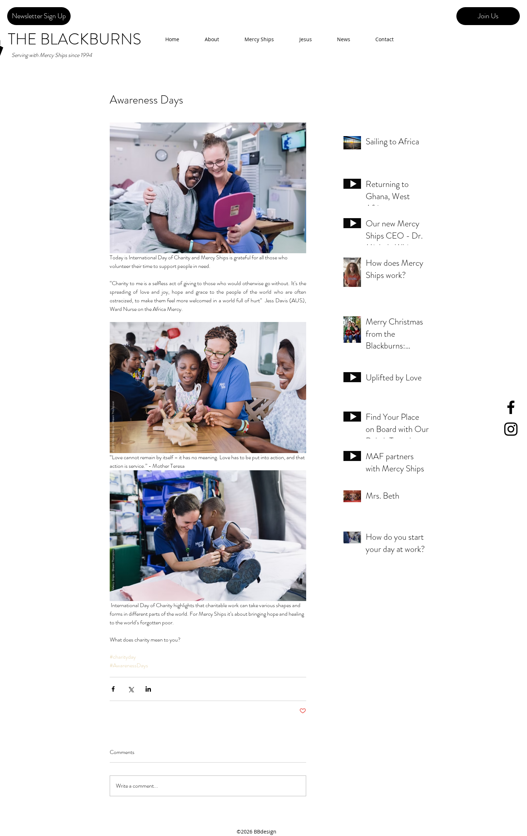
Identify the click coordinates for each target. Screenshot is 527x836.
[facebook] (511, 407)
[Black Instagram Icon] (511, 429)
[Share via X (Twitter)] (130, 689)
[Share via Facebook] (113, 689)
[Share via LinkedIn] (148, 689)
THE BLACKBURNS (74, 39)
